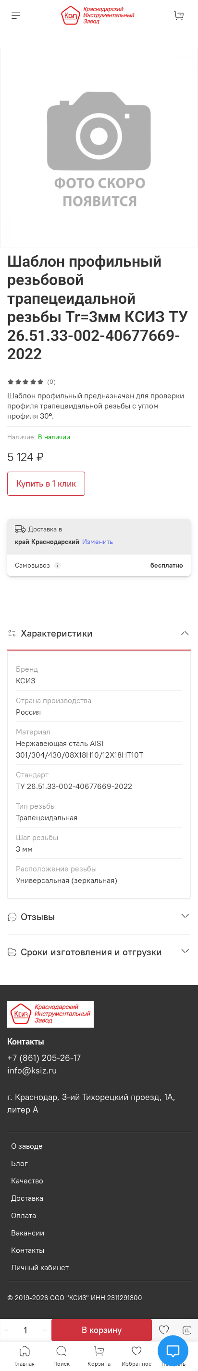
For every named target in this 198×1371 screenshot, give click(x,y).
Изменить (97, 541)
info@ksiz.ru (32, 1070)
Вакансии (27, 1232)
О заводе (27, 1146)
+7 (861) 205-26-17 (44, 1058)
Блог (19, 1163)
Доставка (27, 1198)
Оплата (23, 1215)
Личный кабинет (40, 1267)
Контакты (27, 1250)
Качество (27, 1180)
